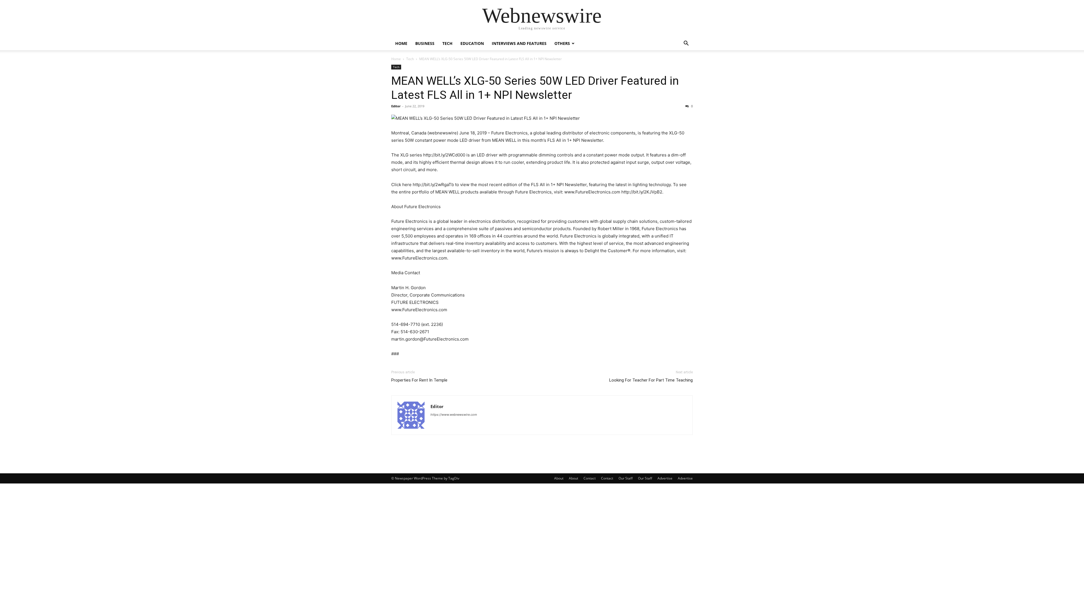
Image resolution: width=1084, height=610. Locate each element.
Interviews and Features (519, 43)
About (558, 478)
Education (472, 43)
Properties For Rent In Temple (419, 380)
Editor (396, 106)
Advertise (664, 478)
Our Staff (626, 478)
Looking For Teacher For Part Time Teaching (651, 380)
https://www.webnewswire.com (453, 415)
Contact (589, 478)
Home (401, 43)
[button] (686, 44)
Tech (447, 43)
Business (424, 43)
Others (562, 43)
